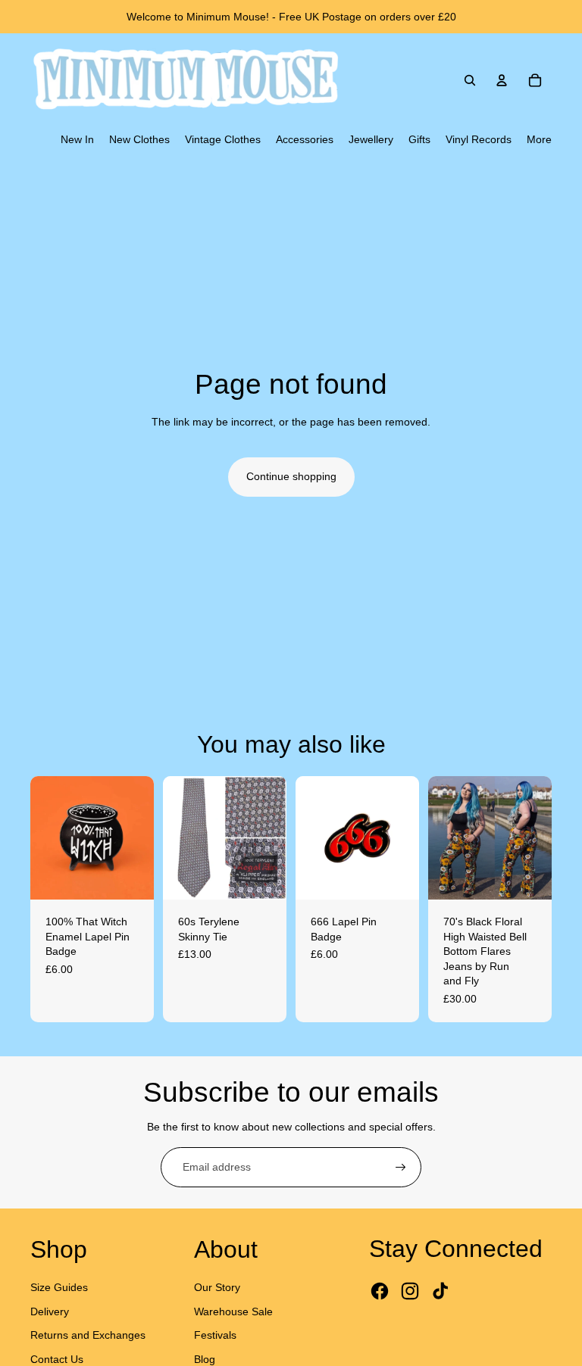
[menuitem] (77, 140)
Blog (204, 1359)
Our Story (217, 1287)
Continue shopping (291, 476)
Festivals (215, 1335)
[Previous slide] (42, 838)
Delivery (49, 1311)
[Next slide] (142, 838)
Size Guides (59, 1287)
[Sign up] (401, 1167)
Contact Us (56, 1359)
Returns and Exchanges (88, 1335)
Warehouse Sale (233, 1311)
